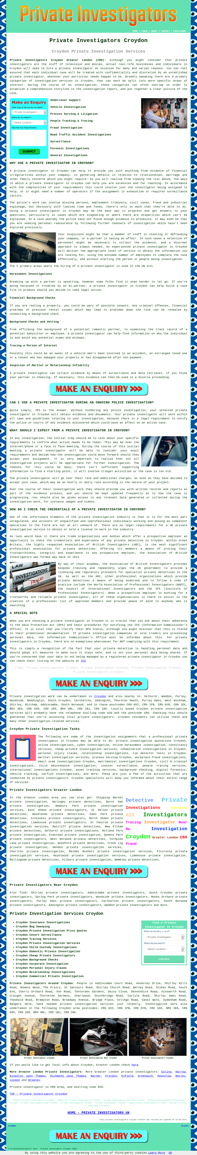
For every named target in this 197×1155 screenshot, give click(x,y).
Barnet (96, 1076)
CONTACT (165, 31)
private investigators (68, 810)
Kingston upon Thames (28, 1076)
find (23, 892)
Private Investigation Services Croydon (56, 913)
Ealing (166, 1071)
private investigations (79, 830)
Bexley (180, 1076)
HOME (135, 31)
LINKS (144, 31)
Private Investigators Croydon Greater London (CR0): (58, 60)
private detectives (74, 580)
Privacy (185, 1126)
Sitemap (12, 1126)
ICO (83, 660)
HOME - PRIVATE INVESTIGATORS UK (99, 1113)
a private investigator (74, 68)
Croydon (100, 696)
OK (170, 1152)
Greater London (106, 1071)
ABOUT (154, 31)
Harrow (180, 1071)
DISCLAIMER (179, 31)
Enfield (127, 1076)
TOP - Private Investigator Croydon (38, 1093)
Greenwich (145, 1076)
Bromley (34, 1080)
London (15, 1080)
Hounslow (164, 1076)
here (135, 1064)
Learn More (156, 1152)
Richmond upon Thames (68, 1076)
